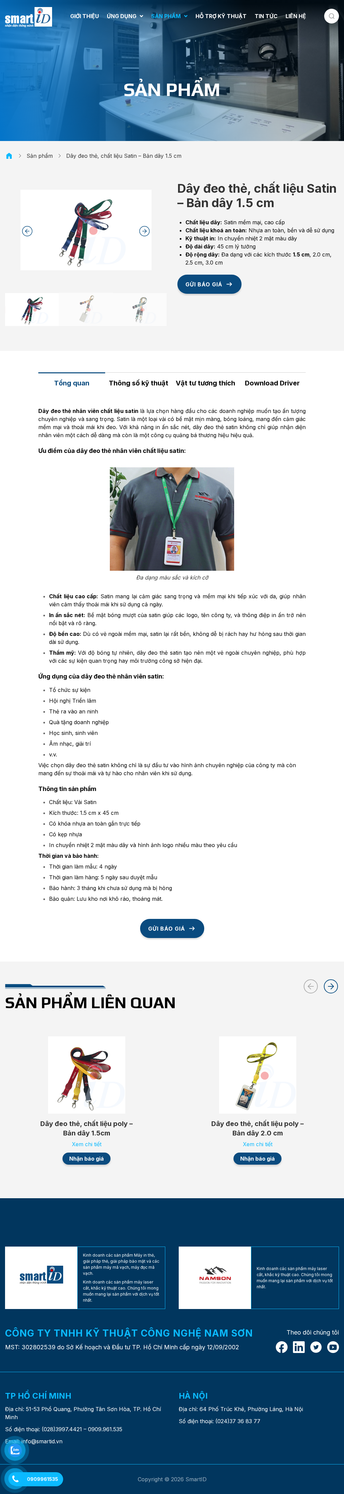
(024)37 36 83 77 (237, 1421)
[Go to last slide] (27, 231)
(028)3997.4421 (62, 1429)
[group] (32, 309)
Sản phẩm (40, 155)
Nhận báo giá (86, 1158)
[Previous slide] (311, 986)
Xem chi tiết (86, 1144)
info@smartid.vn (42, 1441)
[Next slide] (144, 231)
